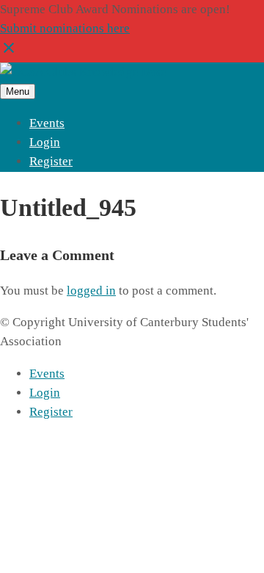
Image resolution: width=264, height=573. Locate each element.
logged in (91, 291)
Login (44, 142)
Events (47, 123)
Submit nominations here (65, 28)
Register (51, 161)
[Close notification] (9, 53)
